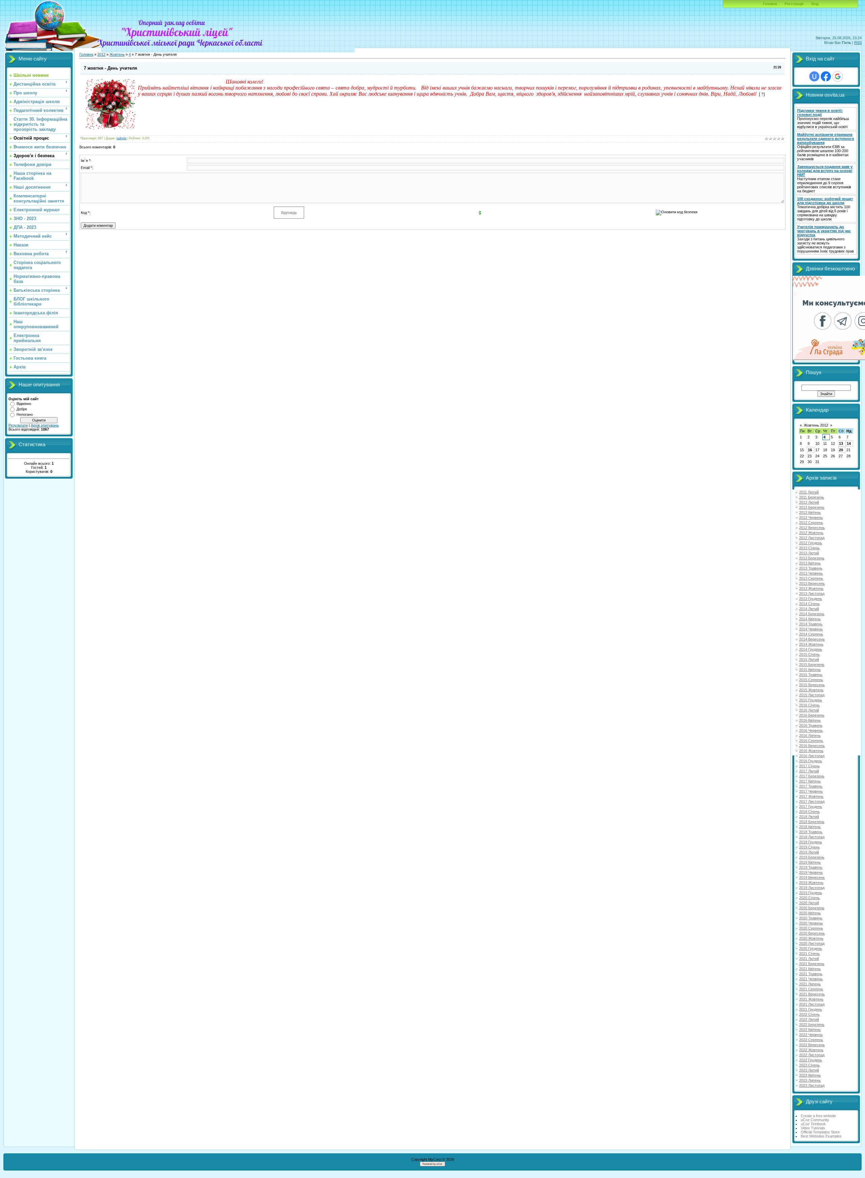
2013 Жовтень (811, 588)
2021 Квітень (810, 969)
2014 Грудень (810, 649)
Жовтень (117, 54)
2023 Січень (809, 1065)
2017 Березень (811, 776)
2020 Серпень (811, 928)
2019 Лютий (809, 852)
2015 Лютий (809, 659)
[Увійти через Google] (837, 76)
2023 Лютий (809, 1070)
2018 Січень (809, 812)
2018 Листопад (811, 837)
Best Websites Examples (821, 1136)
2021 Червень (811, 979)
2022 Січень (809, 1014)
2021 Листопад (811, 1004)
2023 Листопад (811, 1085)
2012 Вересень (812, 528)
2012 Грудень (810, 543)
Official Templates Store (820, 1132)
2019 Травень (810, 867)
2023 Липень (810, 1080)
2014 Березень (811, 614)
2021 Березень (811, 964)
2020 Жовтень (811, 938)
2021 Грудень (810, 1009)
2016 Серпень (811, 741)
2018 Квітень (810, 827)
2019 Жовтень (811, 883)
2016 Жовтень (811, 751)
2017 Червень (811, 791)
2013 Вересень (812, 583)
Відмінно (24, 404)
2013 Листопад (811, 594)
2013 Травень (810, 568)
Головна (770, 4)
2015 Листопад (811, 695)
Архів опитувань (45, 425)
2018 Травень (810, 832)
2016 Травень (810, 725)
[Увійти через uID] (814, 76)
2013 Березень (811, 558)
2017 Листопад (811, 801)
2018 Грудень (810, 842)
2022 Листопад (811, 1055)
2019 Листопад (811, 888)
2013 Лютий (809, 553)
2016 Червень (811, 730)
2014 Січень (809, 604)
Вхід (814, 4)
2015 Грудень (810, 700)
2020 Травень (810, 918)
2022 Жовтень (811, 1050)
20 (841, 450)
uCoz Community (815, 1120)
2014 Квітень (810, 619)
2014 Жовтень (811, 644)
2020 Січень (809, 898)
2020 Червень (811, 923)
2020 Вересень (812, 933)
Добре (22, 409)
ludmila (121, 138)
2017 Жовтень (811, 796)
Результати (18, 425)
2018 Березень (811, 822)
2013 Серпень (811, 578)
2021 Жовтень (811, 999)
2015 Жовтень (811, 690)
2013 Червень (811, 573)
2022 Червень (811, 1035)
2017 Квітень (810, 781)
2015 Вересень (812, 685)
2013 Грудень (810, 599)
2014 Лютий (809, 609)
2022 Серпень (811, 1040)
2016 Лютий (809, 710)
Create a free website (818, 1116)
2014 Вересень (812, 639)
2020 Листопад (811, 943)
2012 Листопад (811, 538)
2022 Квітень (810, 1030)
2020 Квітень (810, 913)
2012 (101, 54)
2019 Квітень (810, 862)
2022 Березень (811, 1025)
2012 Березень (811, 507)
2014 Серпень (811, 634)
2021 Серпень (811, 989)
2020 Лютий (809, 903)
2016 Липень (810, 736)
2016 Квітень (810, 720)
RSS (858, 43)
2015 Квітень (810, 670)
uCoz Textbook (813, 1124)
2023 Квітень (810, 1075)
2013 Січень (809, 548)
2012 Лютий (809, 502)
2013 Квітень (810, 563)
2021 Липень (810, 984)
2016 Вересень (812, 746)
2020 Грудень (810, 948)
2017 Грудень (810, 806)
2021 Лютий (809, 959)
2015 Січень (809, 654)
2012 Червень (811, 517)
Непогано (25, 414)
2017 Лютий (809, 771)
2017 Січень (809, 766)
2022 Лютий (809, 1019)
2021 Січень (809, 954)
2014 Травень (810, 624)
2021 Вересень (812, 994)
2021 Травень (810, 974)
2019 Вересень (812, 877)
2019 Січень (809, 847)
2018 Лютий (809, 817)
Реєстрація (794, 4)
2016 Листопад (811, 756)
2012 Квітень (810, 512)
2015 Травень (810, 675)
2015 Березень (811, 665)
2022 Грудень (810, 1060)
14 (849, 443)
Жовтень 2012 (816, 425)
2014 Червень (811, 629)
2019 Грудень (810, 893)
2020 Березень (811, 908)
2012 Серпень (811, 523)
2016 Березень (811, 715)
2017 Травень (810, 786)
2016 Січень (809, 705)
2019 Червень (811, 872)
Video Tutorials (813, 1128)
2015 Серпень (811, 680)
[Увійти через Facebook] (826, 76)
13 (841, 443)
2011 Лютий (809, 492)
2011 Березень (811, 497)
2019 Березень (811, 857)
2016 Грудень (810, 761)
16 (810, 450)
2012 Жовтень (811, 533)
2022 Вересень (812, 1045)
